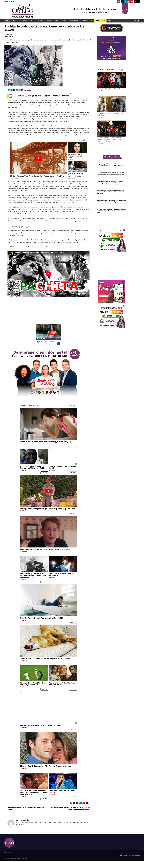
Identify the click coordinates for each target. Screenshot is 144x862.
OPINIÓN (49, 20)
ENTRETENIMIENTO (74, 20)
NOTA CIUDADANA (87, 20)
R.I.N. (109, 20)
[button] (135, 20)
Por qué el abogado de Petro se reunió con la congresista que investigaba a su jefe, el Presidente (110, 164)
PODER (32, 20)
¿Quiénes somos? (123, 855)
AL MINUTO (14, 20)
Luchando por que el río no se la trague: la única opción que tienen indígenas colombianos (70, 808)
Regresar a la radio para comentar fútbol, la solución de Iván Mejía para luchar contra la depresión (111, 201)
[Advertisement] (48, 312)
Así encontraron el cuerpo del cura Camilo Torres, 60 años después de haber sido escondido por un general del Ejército (110, 191)
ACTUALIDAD (23, 20)
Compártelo (27, 90)
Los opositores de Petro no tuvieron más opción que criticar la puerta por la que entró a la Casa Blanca (110, 182)
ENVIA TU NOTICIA (100, 20)
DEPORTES (40, 20)
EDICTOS (64, 20)
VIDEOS (56, 20)
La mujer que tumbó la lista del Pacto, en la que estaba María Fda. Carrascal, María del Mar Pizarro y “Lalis (111, 173)
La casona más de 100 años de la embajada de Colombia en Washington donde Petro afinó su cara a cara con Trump (111, 210)
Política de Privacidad (134, 855)
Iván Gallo (9, 34)
